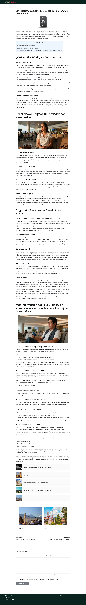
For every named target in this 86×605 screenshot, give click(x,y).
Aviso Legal (7, 597)
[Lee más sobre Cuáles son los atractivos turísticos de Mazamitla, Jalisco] (55, 516)
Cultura (60, 2)
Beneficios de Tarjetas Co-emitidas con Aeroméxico (29, 47)
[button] (80, 2)
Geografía (54, 2)
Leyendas (65, 2)
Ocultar (42, 42)
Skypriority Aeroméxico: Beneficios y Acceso (27, 48)
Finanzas (43, 2)
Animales (72, 2)
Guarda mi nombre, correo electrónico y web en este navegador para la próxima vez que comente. (38, 579)
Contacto (7, 602)
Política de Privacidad (9, 599)
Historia (48, 2)
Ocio (76, 2)
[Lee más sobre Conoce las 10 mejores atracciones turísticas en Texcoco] (30, 516)
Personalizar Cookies (9, 601)
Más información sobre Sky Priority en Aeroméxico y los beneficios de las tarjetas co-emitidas (39, 50)
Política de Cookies (9, 595)
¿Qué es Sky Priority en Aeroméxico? (26, 45)
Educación (37, 2)
